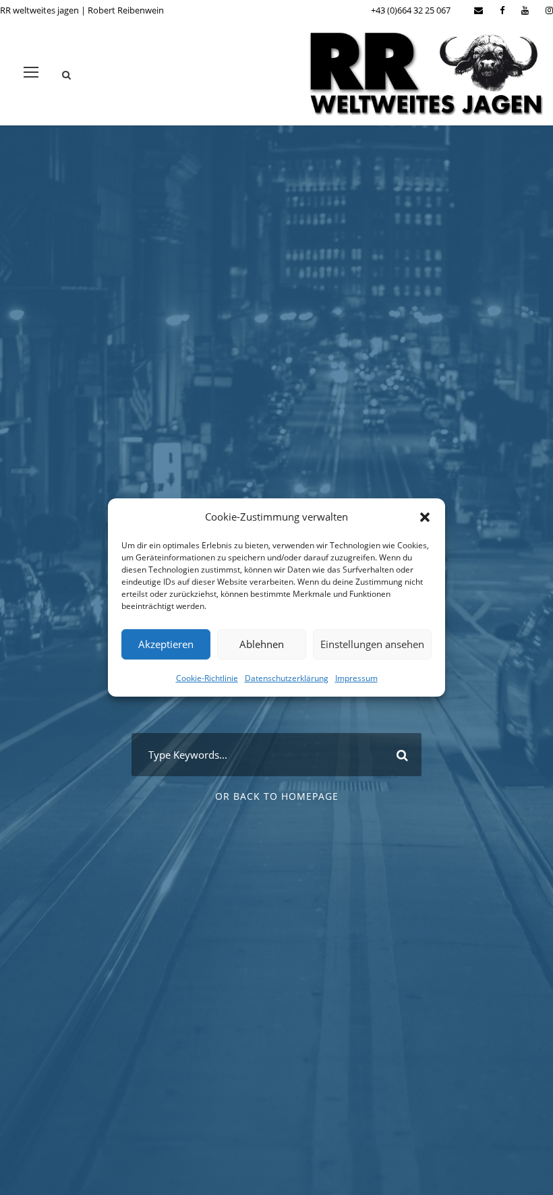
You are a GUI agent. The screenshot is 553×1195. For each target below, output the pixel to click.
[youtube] (525, 10)
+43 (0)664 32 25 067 (410, 10)
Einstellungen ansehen (372, 644)
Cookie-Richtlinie (207, 677)
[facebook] (502, 10)
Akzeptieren (166, 644)
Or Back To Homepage (277, 796)
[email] (478, 10)
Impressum (356, 677)
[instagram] (549, 10)
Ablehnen (261, 644)
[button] (425, 517)
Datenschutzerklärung (286, 677)
